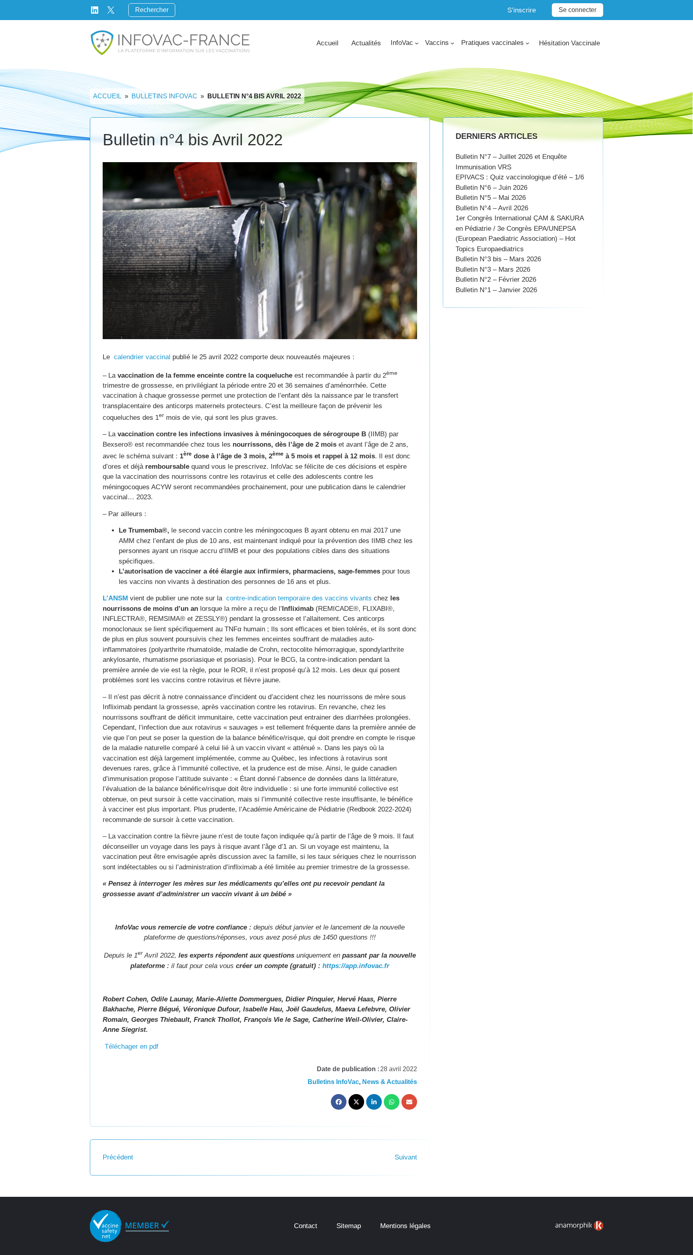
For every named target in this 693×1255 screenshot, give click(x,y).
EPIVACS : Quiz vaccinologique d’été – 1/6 (520, 177)
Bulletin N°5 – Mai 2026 (491, 197)
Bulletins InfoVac (164, 96)
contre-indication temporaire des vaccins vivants (299, 598)
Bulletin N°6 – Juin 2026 (491, 187)
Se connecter (577, 9)
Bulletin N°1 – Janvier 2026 (496, 290)
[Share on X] (356, 1102)
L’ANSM (115, 598)
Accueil (107, 96)
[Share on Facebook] (338, 1102)
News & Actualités (389, 1081)
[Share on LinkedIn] (374, 1102)
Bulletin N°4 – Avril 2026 (492, 208)
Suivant (406, 1157)
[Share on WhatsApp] (391, 1102)
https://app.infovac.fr (355, 966)
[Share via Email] (409, 1102)
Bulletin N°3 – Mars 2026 (493, 269)
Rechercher (151, 9)
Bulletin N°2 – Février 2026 (496, 279)
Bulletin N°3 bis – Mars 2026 (498, 259)
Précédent (118, 1157)
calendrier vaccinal (142, 357)
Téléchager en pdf (131, 1046)
